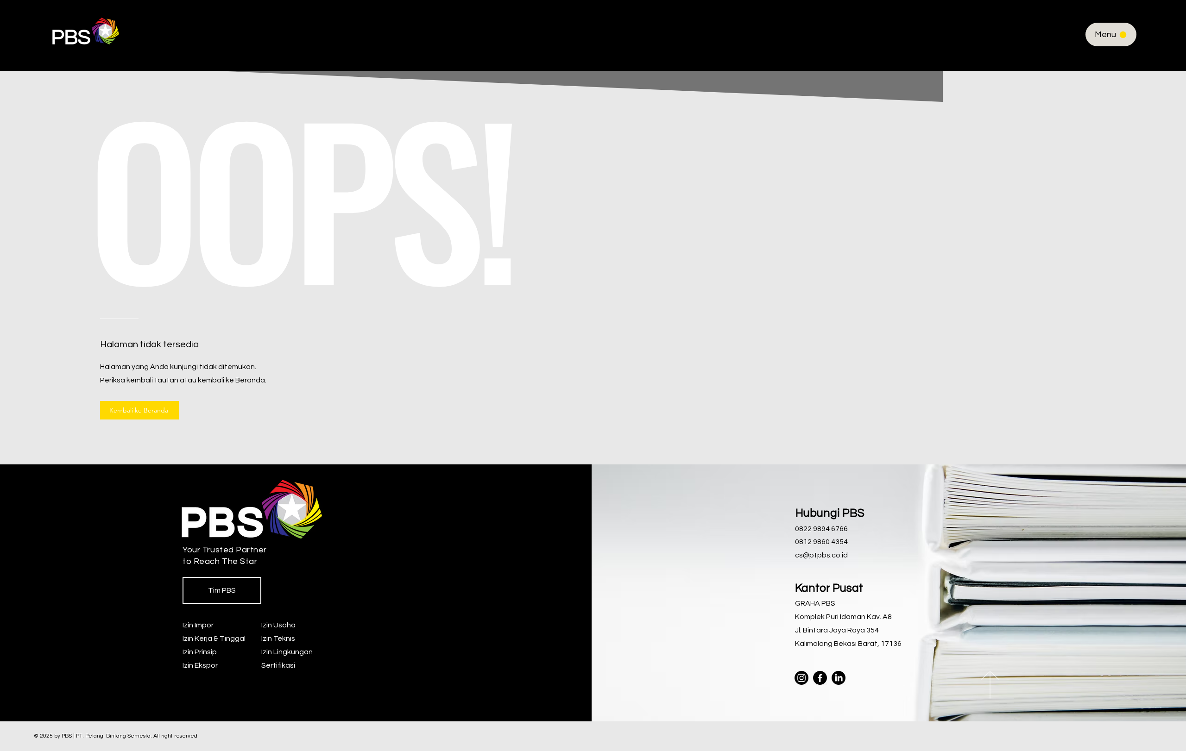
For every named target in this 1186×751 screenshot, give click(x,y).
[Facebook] (820, 678)
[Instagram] (801, 678)
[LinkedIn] (838, 678)
